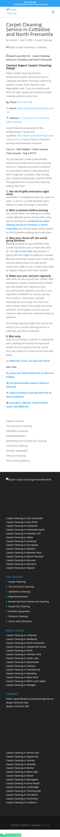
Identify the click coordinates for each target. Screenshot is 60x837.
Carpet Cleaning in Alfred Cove (22, 752)
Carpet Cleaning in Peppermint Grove (26, 646)
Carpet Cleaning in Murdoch (21, 563)
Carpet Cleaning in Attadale (21, 764)
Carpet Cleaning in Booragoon (22, 779)
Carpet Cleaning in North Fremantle (25, 642)
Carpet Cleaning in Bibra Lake (22, 771)
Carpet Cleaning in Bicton (19, 775)
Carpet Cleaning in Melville (20, 548)
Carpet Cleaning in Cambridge (22, 787)
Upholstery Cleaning (17, 430)
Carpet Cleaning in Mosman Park (23, 552)
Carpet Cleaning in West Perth (22, 677)
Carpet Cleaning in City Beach (22, 794)
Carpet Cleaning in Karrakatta (22, 544)
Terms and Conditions (18, 460)
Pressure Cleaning (16, 455)
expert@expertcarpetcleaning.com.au (33, 698)
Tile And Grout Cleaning (19, 425)
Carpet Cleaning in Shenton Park (23, 654)
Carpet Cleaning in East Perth (22, 522)
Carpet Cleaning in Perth (19, 650)
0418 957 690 (30, 2)
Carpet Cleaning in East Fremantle (24, 518)
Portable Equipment (17, 450)
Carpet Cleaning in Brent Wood (22, 783)
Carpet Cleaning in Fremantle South (25, 529)
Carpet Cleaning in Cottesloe (21, 635)
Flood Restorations (16, 435)
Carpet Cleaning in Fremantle (22, 525)
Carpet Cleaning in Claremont (22, 798)
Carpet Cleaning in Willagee (21, 684)
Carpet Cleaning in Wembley (21, 673)
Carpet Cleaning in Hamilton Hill (23, 533)
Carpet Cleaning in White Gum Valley (26, 681)
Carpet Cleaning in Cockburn (21, 802)
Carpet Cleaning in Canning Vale (23, 790)
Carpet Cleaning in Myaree (20, 567)
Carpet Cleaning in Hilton (19, 537)
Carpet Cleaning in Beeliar (20, 767)
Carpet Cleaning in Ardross (20, 760)
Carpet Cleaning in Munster (21, 560)
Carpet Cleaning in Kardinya (21, 541)
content (13, 40)
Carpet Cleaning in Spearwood (22, 662)
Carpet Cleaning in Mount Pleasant (25, 556)
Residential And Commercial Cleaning (26, 440)
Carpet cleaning (43, 40)
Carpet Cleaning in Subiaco (20, 665)
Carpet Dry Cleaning (17, 445)
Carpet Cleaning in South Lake (22, 658)
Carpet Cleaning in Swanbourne (23, 669)
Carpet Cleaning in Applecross (22, 756)
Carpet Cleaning (14, 421)
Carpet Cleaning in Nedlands (21, 639)
